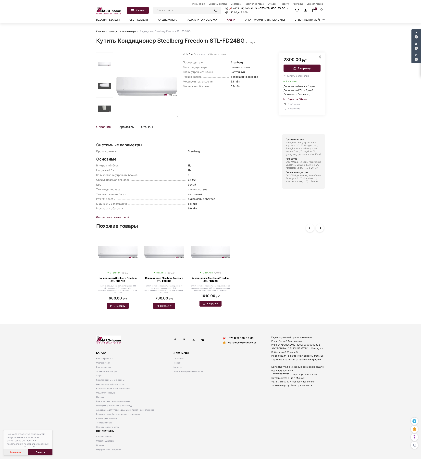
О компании (178, 358)
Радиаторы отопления (106, 418)
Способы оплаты (104, 436)
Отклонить (15, 452)
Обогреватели (138, 19)
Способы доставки (105, 441)
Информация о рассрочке (108, 449)
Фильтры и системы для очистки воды (114, 405)
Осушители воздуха (105, 393)
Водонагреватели (108, 19)
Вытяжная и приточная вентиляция (113, 388)
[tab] (105, 127)
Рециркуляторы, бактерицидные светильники (118, 414)
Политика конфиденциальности (188, 371)
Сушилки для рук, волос (107, 427)
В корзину (304, 68)
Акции (231, 19)
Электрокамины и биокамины (265, 19)
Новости (177, 363)
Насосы (100, 397)
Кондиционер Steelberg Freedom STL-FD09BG (164, 279)
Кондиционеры (167, 19)
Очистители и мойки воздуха (314, 19)
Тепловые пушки (104, 422)
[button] (414, 445)
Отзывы (100, 445)
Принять (40, 452)
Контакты (177, 367)
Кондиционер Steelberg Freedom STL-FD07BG (118, 279)
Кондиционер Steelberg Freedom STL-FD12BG (210, 279)
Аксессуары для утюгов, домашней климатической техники (125, 410)
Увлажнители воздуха (202, 19)
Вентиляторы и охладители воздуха (113, 401)
